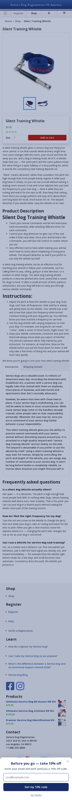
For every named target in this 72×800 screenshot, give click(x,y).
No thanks (36, 795)
